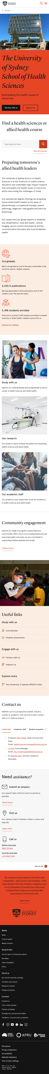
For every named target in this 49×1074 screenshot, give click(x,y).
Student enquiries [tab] (36, 729)
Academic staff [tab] (20, 729)
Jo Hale (11, 748)
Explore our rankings (10, 325)
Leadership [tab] (6, 729)
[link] (6, 10)
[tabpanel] (24, 749)
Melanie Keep (16, 756)
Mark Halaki (21, 738)
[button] (41, 4)
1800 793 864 (7, 848)
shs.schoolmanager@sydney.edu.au (28, 752)
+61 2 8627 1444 (8, 856)
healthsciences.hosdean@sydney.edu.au (30, 744)
